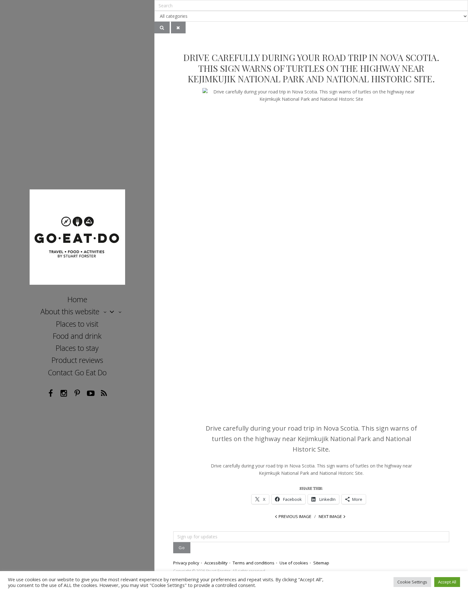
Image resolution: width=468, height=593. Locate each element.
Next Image (330, 516)
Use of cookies (294, 563)
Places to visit (77, 324)
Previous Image (295, 516)
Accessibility (216, 563)
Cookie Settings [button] (412, 582)
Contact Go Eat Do (77, 372)
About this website (69, 311)
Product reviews (77, 360)
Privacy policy (186, 563)
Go (182, 547)
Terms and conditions (253, 563)
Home (77, 299)
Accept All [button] (447, 582)
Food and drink (77, 336)
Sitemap (321, 563)
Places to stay (77, 348)
